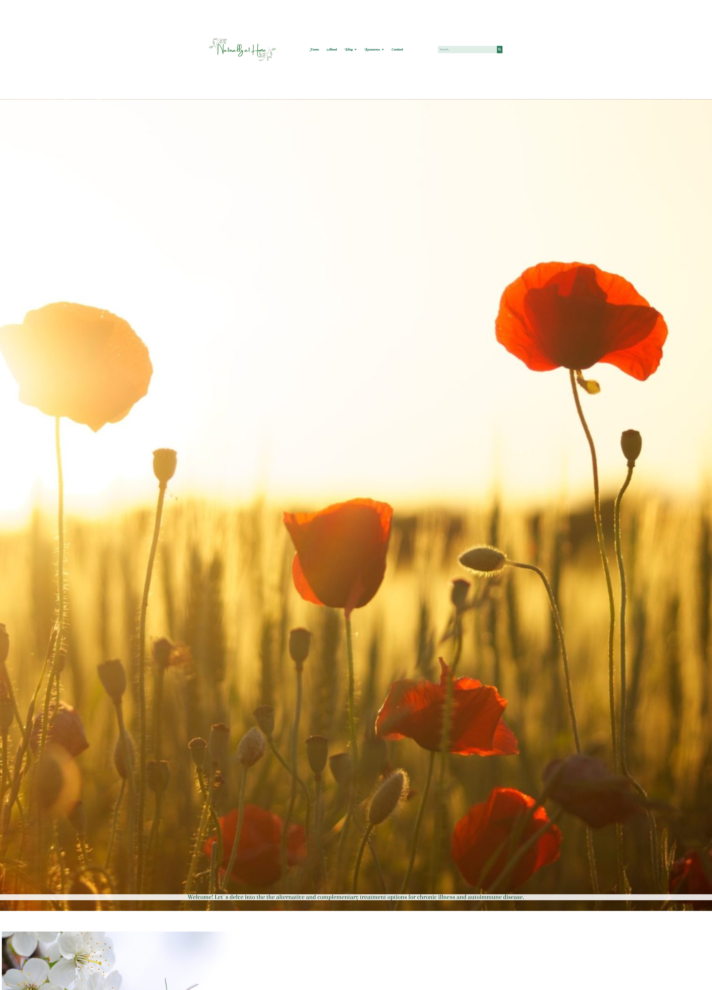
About (331, 49)
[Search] (499, 49)
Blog (348, 49)
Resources (372, 49)
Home (314, 49)
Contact (397, 49)
